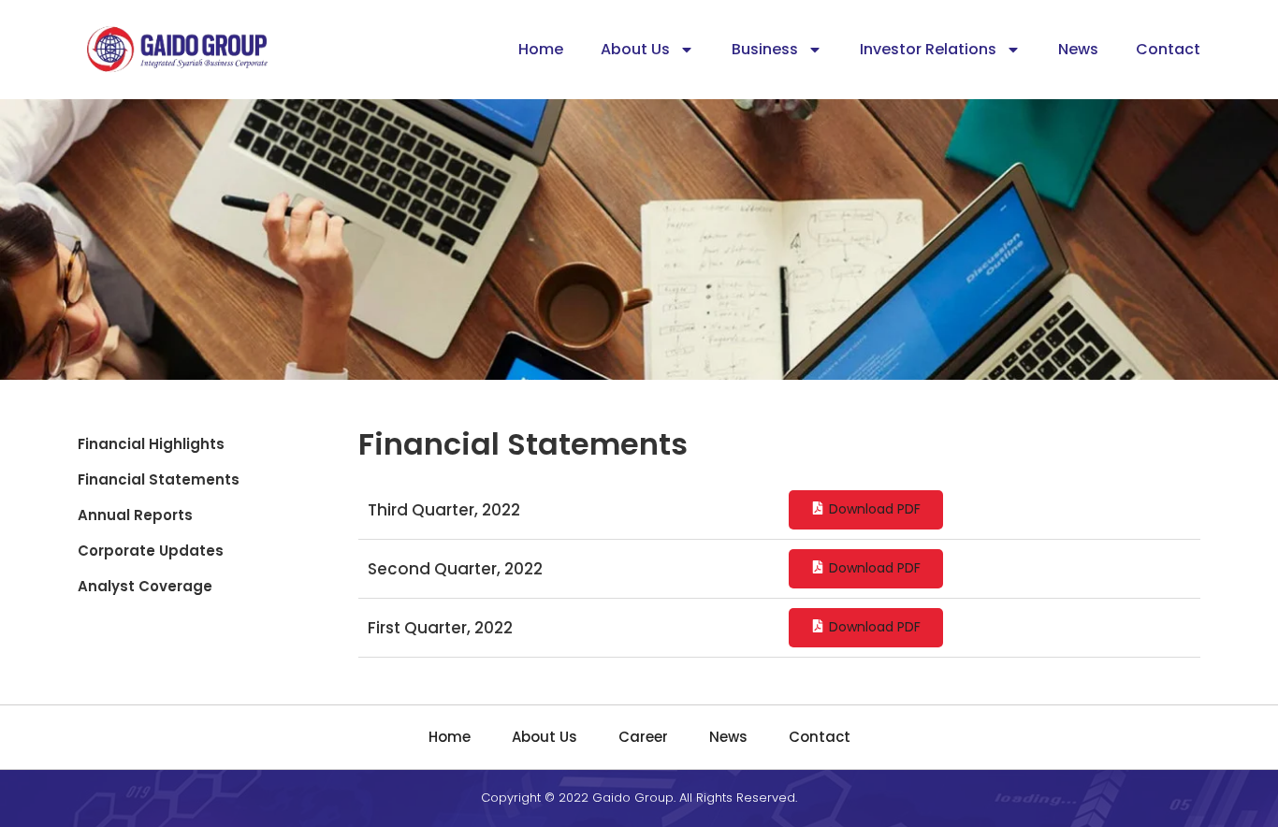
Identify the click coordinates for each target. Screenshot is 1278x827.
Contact (1168, 49)
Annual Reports (135, 515)
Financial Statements (159, 479)
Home (540, 49)
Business (765, 49)
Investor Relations (928, 49)
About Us (635, 49)
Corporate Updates (151, 550)
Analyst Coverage (145, 586)
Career (643, 737)
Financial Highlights (151, 444)
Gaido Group (633, 797)
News (1078, 49)
